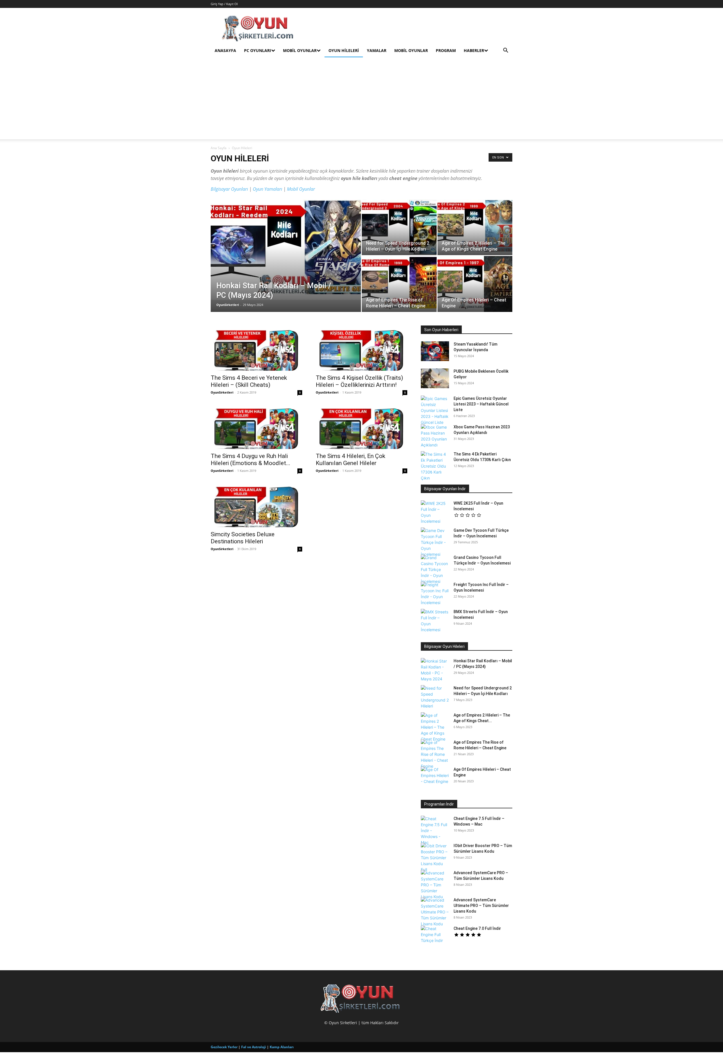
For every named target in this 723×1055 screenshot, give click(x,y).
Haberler (474, 50)
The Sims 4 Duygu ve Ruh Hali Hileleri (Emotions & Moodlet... (250, 459)
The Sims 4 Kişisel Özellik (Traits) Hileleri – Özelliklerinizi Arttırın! (359, 381)
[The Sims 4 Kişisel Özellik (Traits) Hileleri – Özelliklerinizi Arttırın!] (361, 348)
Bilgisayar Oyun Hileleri (444, 646)
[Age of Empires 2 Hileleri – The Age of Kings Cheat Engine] (474, 227)
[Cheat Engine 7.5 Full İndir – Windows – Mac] (435, 830)
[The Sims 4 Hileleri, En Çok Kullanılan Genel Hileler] (361, 426)
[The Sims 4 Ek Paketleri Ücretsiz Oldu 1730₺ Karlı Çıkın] (435, 466)
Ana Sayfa (219, 148)
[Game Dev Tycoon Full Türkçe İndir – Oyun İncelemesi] (435, 542)
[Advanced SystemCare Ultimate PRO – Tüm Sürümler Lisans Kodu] (435, 912)
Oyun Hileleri (343, 50)
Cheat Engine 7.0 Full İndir (477, 928)
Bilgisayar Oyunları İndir (445, 489)
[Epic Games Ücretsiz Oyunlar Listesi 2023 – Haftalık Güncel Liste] (435, 410)
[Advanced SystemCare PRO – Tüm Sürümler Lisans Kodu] (435, 885)
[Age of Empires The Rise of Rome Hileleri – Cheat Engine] (399, 284)
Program (446, 50)
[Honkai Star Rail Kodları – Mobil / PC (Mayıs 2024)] (286, 249)
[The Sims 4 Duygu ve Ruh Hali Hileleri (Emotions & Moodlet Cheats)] (256, 426)
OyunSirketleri (227, 305)
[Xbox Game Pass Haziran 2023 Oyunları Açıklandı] (435, 436)
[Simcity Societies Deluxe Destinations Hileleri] (256, 504)
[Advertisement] (361, 99)
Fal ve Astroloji (253, 1047)
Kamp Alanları (282, 1047)
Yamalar (376, 50)
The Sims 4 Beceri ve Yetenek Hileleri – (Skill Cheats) (249, 381)
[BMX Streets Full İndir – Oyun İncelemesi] (435, 621)
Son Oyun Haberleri (441, 329)
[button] (505, 51)
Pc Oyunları (257, 50)
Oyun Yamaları (267, 189)
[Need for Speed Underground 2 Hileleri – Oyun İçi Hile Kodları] (399, 227)
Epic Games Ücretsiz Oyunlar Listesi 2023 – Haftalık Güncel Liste (481, 404)
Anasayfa (225, 50)
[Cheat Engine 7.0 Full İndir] (435, 935)
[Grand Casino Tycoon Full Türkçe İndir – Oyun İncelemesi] (435, 569)
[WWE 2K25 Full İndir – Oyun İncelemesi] (435, 512)
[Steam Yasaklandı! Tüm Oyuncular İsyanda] (435, 351)
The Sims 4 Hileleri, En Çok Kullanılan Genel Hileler (350, 459)
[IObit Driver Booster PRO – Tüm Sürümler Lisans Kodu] (435, 857)
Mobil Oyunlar (300, 50)
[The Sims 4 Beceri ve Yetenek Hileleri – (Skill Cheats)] (256, 348)
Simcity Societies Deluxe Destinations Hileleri (243, 538)
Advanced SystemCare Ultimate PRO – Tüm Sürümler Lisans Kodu (481, 905)
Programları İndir (439, 804)
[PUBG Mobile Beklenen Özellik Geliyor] (435, 378)
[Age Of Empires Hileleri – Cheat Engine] (474, 284)
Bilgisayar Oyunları (229, 189)
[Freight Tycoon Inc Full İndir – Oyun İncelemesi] (435, 593)
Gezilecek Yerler (224, 1047)
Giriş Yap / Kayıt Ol (224, 4)
